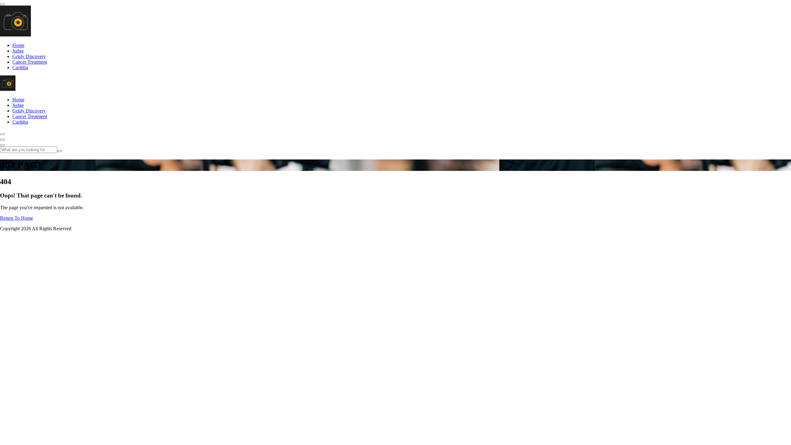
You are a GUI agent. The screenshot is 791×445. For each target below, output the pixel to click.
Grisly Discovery (29, 56)
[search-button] (59, 151)
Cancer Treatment (29, 62)
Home (18, 45)
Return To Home (16, 218)
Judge (18, 50)
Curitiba (20, 67)
